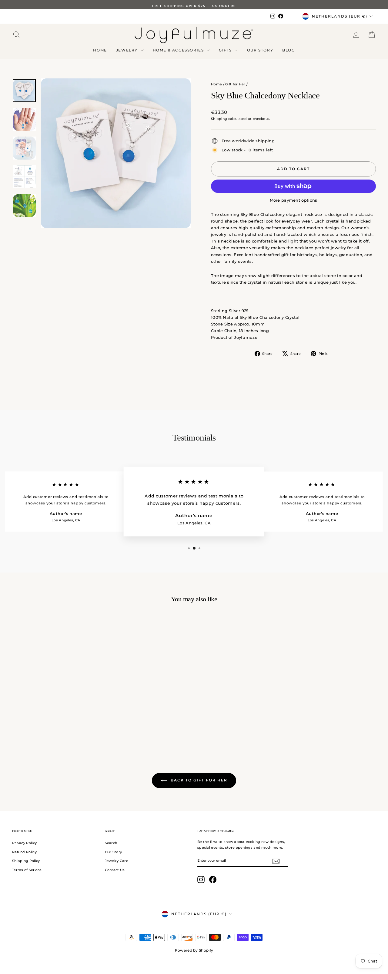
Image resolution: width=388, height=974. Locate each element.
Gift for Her (235, 84)
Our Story (260, 50)
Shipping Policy (26, 861)
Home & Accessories (179, 50)
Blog (288, 50)
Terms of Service (27, 870)
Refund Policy (24, 852)
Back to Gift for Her (198, 780)
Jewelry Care (117, 861)
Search (111, 843)
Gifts (226, 50)
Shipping (219, 119)
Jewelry (127, 50)
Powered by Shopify (194, 950)
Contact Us (115, 870)
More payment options (293, 200)
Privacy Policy (24, 843)
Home (100, 50)
